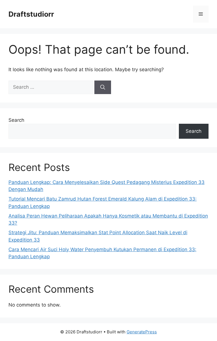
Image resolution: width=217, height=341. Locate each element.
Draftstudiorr (31, 14)
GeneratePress (142, 332)
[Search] (102, 87)
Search (16, 120)
